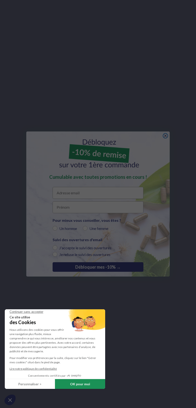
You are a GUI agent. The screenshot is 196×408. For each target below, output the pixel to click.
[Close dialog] (165, 135)
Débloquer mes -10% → (98, 267)
